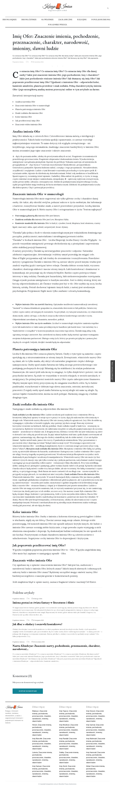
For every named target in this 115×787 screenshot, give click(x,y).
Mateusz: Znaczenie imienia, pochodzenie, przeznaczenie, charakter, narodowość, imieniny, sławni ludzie (41, 716)
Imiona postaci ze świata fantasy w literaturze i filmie (43, 602)
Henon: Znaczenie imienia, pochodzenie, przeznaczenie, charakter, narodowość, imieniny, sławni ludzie (42, 730)
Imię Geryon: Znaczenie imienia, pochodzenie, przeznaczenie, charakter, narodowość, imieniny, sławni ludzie (95, 716)
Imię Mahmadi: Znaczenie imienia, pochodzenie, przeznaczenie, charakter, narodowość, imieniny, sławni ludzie (95, 744)
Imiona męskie (10, 19)
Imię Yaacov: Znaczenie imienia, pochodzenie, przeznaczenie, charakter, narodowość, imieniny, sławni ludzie (68, 716)
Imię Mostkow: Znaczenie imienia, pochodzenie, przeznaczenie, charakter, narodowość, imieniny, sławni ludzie (68, 730)
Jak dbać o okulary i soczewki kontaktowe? (37, 624)
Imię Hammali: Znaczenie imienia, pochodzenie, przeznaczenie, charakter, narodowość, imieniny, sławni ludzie (95, 757)
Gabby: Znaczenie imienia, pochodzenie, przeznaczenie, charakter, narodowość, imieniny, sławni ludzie (69, 757)
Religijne (82, 19)
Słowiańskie (47, 19)
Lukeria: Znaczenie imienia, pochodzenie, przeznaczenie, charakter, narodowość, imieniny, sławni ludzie (42, 757)
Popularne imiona (100, 19)
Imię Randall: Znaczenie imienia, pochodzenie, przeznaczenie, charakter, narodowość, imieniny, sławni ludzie (68, 744)
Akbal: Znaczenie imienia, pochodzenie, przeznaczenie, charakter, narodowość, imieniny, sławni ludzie (95, 771)
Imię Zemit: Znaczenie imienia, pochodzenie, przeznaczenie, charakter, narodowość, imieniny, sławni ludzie (68, 771)
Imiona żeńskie (28, 19)
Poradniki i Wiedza (57, 24)
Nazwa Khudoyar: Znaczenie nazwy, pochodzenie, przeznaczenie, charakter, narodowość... (56, 647)
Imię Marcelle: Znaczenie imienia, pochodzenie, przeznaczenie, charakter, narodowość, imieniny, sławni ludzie (41, 744)
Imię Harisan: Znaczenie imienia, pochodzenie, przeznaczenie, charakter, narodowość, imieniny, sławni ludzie (41, 771)
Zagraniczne (65, 19)
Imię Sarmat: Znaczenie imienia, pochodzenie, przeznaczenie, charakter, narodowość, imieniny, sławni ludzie (95, 730)
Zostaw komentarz (28, 691)
